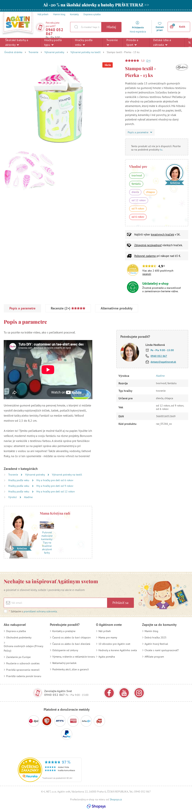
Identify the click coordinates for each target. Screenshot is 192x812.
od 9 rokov (138, 208)
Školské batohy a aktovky (16, 42)
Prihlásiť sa (120, 603)
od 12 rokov (139, 200)
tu (161, 149)
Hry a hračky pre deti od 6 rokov (54, 480)
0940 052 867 (54, 32)
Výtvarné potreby (54, 52)
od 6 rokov (138, 216)
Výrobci (13, 497)
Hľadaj (111, 27)
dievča (135, 192)
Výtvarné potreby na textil (85, 52)
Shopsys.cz (116, 799)
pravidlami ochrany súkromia (40, 611)
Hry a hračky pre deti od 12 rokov (55, 491)
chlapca (150, 192)
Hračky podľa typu (53, 42)
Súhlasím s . (33, 611)
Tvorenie (112, 40)
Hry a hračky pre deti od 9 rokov (54, 486)
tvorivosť (137, 175)
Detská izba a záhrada (162, 42)
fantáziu (136, 183)
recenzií (146, 274)
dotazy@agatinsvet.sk (163, 361)
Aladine (28, 497)
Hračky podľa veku (84, 42)
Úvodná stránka (13, 52)
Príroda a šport (132, 42)
